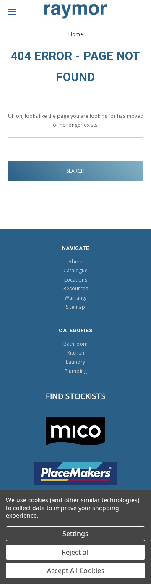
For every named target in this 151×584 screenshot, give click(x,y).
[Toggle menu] (11, 11)
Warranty (75, 297)
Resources (75, 288)
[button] (75, 431)
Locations (75, 279)
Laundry (75, 361)
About (75, 261)
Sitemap (75, 306)
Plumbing (76, 371)
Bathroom (75, 343)
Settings (75, 533)
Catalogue (75, 270)
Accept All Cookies (75, 570)
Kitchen (75, 352)
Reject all (76, 552)
